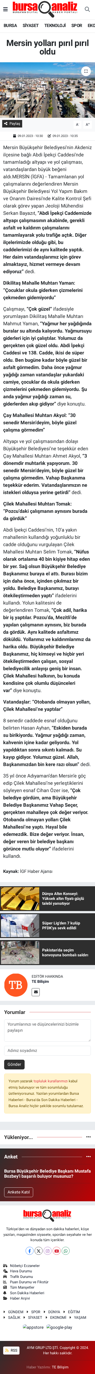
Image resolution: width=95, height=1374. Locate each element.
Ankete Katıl (19, 1192)
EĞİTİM (74, 1312)
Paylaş (15, 123)
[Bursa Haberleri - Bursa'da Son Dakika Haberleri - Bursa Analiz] (45, 9)
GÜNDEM (15, 1312)
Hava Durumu (21, 1271)
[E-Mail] (36, 992)
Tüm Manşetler (22, 1287)
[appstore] (34, 1328)
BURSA (10, 25)
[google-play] (59, 1328)
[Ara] (87, 10)
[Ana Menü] (5, 9)
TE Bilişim (40, 981)
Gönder (14, 1064)
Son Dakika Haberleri (27, 1293)
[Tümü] (88, 1137)
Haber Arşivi (20, 1298)
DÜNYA (54, 1312)
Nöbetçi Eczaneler (25, 1266)
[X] (39, 1251)
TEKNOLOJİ (55, 25)
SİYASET (31, 25)
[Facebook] (30, 1251)
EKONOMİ (58, 1317)
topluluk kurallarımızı (51, 1081)
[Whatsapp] (66, 1251)
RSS (13, 1350)
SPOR (76, 25)
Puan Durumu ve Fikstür (29, 1282)
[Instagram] (48, 1251)
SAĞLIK (14, 1317)
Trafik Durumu (21, 1277)
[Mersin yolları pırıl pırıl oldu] (47, 90)
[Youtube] (57, 1251)
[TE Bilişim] (16, 984)
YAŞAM (80, 1317)
